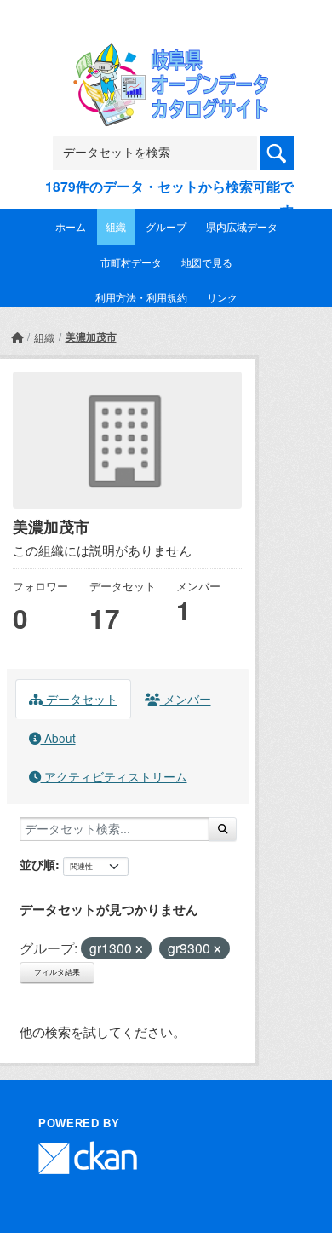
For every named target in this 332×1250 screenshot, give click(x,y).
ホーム (70, 226)
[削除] (139, 949)
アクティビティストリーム (114, 776)
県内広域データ (242, 226)
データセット (80, 698)
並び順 (37, 864)
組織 (116, 226)
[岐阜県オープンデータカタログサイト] (166, 54)
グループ (166, 226)
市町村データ (131, 262)
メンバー (185, 698)
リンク (222, 297)
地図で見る (206, 262)
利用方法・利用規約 (141, 297)
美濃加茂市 (91, 336)
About (58, 737)
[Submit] (223, 829)
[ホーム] (17, 337)
